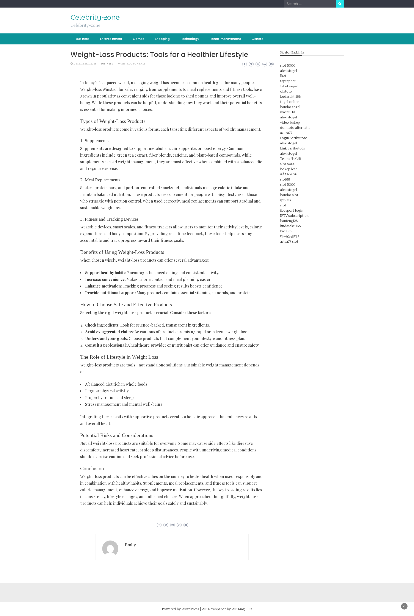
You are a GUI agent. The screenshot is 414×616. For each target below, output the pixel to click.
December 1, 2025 (85, 63)
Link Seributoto (292, 148)
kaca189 (286, 231)
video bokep (290, 122)
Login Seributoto (293, 138)
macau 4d (287, 112)
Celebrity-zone (95, 17)
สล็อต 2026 (288, 174)
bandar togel (290, 107)
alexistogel (288, 71)
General (258, 39)
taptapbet (288, 81)
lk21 (283, 76)
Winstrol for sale (131, 63)
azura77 (286, 133)
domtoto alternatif (295, 128)
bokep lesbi (289, 169)
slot (283, 205)
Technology (189, 39)
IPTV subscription (294, 216)
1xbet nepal (289, 86)
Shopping (162, 39)
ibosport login (291, 210)
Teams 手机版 (290, 159)
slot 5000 (287, 66)
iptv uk (285, 200)
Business (82, 39)
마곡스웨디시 (290, 236)
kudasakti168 (290, 97)
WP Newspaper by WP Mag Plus (226, 609)
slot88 (285, 179)
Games (138, 39)
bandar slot (289, 195)
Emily (130, 544)
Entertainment (111, 39)
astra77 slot (289, 242)
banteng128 (289, 221)
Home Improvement (225, 39)
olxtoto (286, 91)
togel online (289, 102)
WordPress (190, 609)
